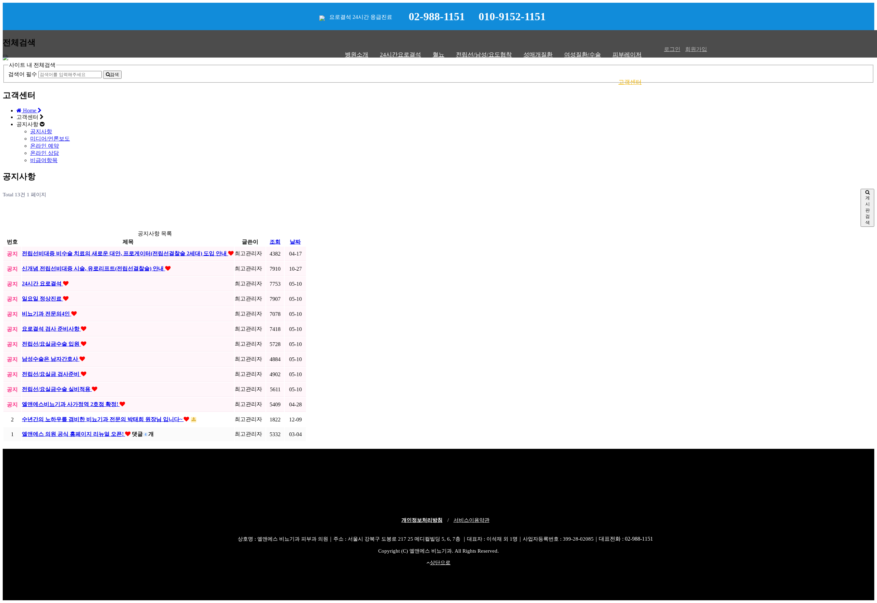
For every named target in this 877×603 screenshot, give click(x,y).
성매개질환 (538, 54)
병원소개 (356, 54)
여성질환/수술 (582, 54)
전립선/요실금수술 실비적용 (57, 389)
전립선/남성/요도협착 (484, 54)
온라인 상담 (44, 153)
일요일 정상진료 (42, 299)
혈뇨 (438, 54)
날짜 (295, 242)
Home (30, 110)
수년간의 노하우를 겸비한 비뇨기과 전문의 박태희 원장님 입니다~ (103, 419)
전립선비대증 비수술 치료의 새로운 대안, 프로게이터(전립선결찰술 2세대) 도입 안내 (125, 253)
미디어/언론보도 (50, 138)
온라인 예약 (44, 146)
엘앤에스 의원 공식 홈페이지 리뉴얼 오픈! (73, 434)
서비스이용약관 (472, 520)
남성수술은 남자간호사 (50, 359)
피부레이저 (627, 54)
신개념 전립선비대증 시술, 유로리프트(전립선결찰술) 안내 (93, 268)
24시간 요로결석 (42, 283)
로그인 (672, 49)
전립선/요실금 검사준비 (51, 374)
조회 (275, 242)
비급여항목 (44, 160)
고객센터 (630, 82)
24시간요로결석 (400, 54)
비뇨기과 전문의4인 (46, 314)
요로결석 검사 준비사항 (51, 329)
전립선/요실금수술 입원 (51, 344)
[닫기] (5, 58)
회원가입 (696, 49)
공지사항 (41, 131)
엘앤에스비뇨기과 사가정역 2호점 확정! (71, 404)
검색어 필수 (22, 74)
